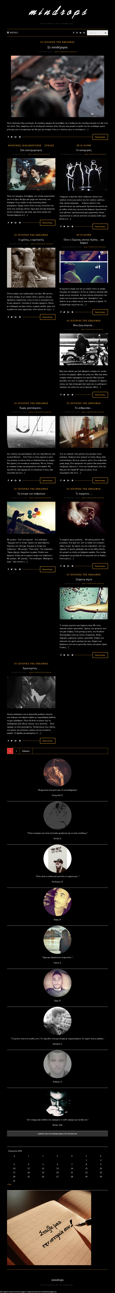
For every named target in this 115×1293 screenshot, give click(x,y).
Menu (13, 32)
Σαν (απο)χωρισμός (31, 150)
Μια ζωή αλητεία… (84, 325)
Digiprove (53, 1292)
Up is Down (84, 145)
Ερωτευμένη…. (31, 668)
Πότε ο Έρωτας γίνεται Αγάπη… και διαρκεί (84, 241)
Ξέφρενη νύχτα (84, 579)
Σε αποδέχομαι (57, 47)
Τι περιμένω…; (84, 493)
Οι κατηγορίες (84, 150)
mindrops (57, 1280)
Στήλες (49, 145)
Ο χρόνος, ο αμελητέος (31, 239)
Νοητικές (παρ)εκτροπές (25, 145)
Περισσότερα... (100, 137)
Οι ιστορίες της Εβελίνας (58, 42)
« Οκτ (9, 1184)
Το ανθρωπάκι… (84, 407)
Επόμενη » (26, 751)
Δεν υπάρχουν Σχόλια (66, 52)
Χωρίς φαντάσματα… (31, 407)
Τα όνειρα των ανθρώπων (31, 493)
